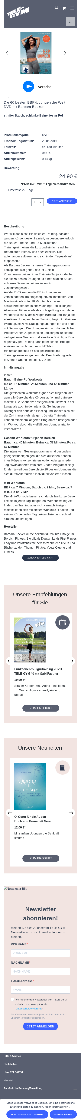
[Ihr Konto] (56, 7)
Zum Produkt (41, 708)
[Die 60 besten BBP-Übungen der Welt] (35, 53)
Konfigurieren (63, 1114)
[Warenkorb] (64, 7)
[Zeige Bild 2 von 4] (32, 70)
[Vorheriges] (6, 53)
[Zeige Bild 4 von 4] (46, 70)
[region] (36, 53)
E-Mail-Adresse (22, 981)
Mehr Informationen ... (58, 1106)
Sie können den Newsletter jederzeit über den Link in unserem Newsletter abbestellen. (38, 1016)
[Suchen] (70, 21)
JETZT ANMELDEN (40, 1026)
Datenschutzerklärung (28, 1008)
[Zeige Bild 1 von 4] (25, 70)
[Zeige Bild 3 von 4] (39, 70)
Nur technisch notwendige (27, 1114)
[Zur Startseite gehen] (18, 12)
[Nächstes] (65, 53)
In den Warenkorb (61, 201)
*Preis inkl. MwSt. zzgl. (48, 184)
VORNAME (19, 944)
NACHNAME (20, 962)
